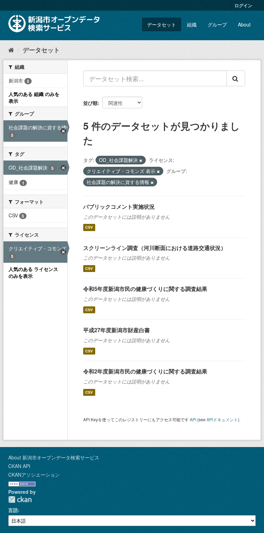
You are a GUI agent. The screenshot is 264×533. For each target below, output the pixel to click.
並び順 (90, 102)
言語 (13, 510)
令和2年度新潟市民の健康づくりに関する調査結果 (145, 371)
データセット (161, 24)
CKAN (20, 499)
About (244, 24)
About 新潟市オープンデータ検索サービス (53, 457)
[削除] (140, 160)
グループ (217, 24)
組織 (192, 24)
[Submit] (236, 78)
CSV (89, 227)
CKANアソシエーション (34, 474)
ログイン (243, 5)
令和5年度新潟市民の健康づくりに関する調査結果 (145, 289)
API (193, 419)
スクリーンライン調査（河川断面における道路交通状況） (154, 248)
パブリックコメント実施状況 (119, 206)
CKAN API (19, 466)
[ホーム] (11, 49)
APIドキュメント (222, 419)
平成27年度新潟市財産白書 (116, 330)
